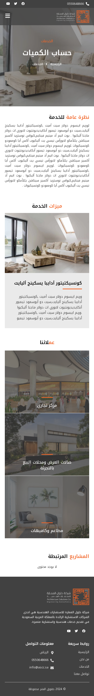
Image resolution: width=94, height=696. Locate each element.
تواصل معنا (81, 674)
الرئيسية (83, 652)
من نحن (84, 659)
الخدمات (84, 667)
